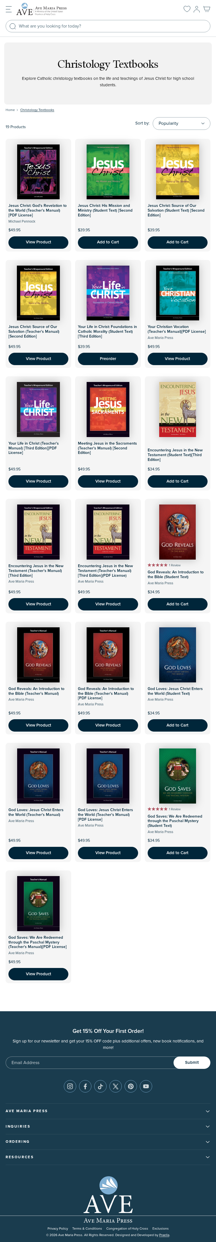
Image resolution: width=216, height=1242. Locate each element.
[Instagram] (70, 1086)
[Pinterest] (131, 1086)
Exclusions (160, 1229)
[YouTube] (146, 1086)
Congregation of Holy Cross (127, 1229)
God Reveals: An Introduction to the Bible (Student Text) (176, 575)
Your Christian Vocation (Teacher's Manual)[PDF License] (177, 329)
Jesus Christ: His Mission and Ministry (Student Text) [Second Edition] (105, 210)
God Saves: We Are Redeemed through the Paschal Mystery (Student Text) (175, 821)
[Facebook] (85, 1086)
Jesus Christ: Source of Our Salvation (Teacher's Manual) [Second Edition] (33, 331)
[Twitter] (115, 1086)
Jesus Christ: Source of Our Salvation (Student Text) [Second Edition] (176, 210)
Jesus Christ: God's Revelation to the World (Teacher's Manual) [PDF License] (37, 210)
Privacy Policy (58, 1229)
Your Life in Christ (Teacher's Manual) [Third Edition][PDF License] (33, 448)
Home (10, 110)
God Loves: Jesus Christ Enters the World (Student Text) (175, 691)
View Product (38, 242)
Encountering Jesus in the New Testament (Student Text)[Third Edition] (175, 455)
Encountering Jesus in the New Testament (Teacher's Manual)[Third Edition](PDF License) (105, 571)
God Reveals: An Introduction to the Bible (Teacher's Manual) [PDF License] (106, 693)
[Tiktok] (100, 1086)
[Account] (197, 9)
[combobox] (108, 26)
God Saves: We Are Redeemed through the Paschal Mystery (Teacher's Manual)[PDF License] (37, 942)
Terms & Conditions (87, 1229)
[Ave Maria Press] (50, 9)
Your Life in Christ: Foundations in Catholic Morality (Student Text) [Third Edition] (107, 331)
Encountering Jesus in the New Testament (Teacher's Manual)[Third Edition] (36, 571)
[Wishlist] (187, 9)
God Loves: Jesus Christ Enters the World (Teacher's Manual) (36, 812)
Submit (192, 1062)
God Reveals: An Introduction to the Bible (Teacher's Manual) (36, 691)
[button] (9, 9)
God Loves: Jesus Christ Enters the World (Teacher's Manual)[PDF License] (105, 814)
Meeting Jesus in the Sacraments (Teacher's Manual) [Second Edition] (107, 448)
